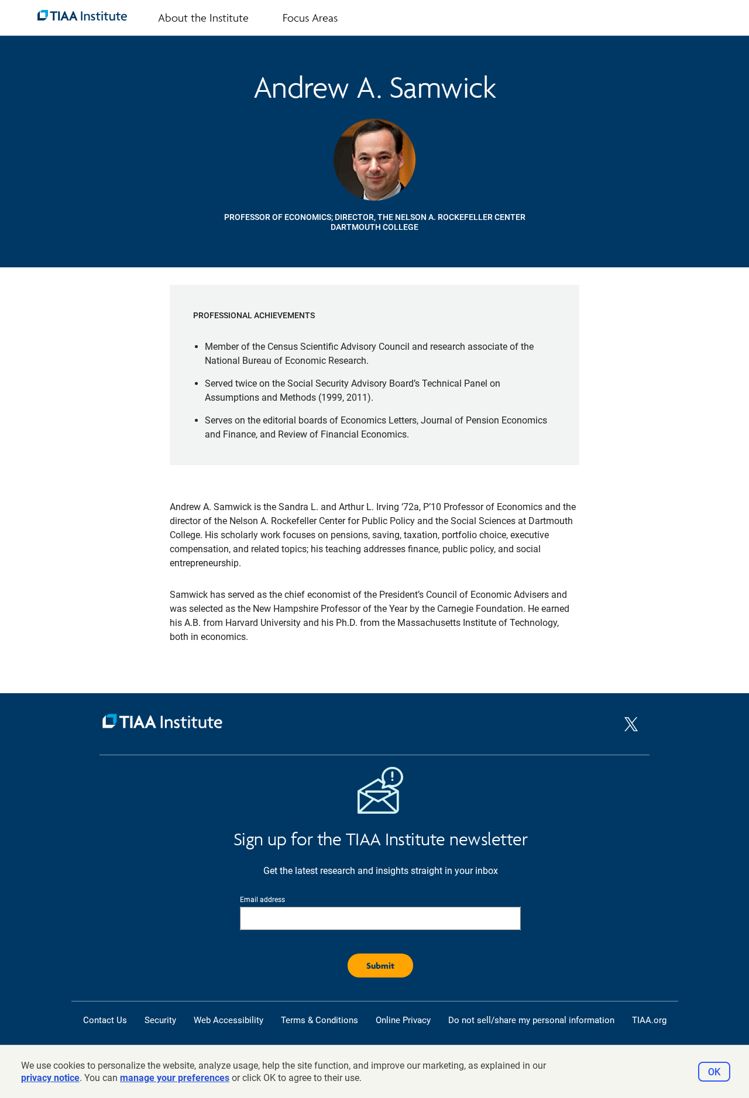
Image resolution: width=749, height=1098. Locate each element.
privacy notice (50, 1077)
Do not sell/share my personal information (531, 1020)
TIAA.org (649, 1020)
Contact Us (105, 1020)
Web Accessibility (228, 1020)
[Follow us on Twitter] (631, 734)
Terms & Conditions (319, 1020)
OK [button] (714, 1072)
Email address (262, 900)
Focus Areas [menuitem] (310, 18)
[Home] (361, 724)
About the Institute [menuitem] (203, 18)
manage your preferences (174, 1077)
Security (160, 1020)
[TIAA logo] (82, 15)
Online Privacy (403, 1020)
